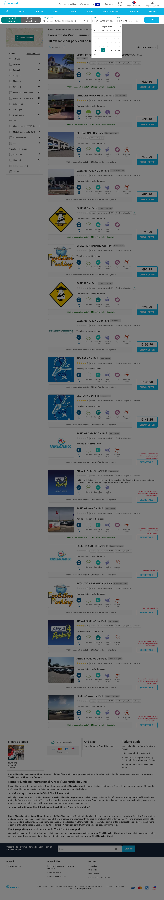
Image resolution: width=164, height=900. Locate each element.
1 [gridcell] (114, 34)
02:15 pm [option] (113, 21)
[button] (120, 27)
